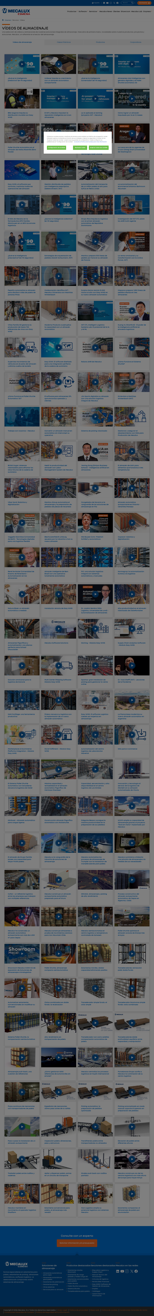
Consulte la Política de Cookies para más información (90, 141)
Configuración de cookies (56, 147)
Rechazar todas (80, 147)
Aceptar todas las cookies (98, 147)
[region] (78, 143)
